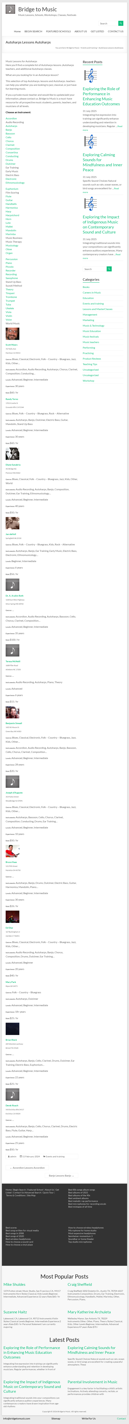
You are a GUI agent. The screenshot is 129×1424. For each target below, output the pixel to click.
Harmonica (12, 207)
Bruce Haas (11, 862)
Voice (9, 319)
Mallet (9, 226)
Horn (8, 218)
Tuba (8, 304)
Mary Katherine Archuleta (89, 1312)
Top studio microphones (80, 1241)
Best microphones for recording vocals (87, 1203)
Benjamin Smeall (14, 723)
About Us (49, 1189)
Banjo (9, 129)
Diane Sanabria (13, 464)
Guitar (9, 200)
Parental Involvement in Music (92, 1381)
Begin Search (19, 1189)
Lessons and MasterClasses (97, 308)
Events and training (55, 1156)
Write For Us (89, 1418)
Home (17, 31)
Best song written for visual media (22, 1230)
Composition (13, 148)
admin (13, 1156)
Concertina (12, 152)
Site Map (31, 1195)
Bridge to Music (37, 9)
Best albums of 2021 (78, 1192)
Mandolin (11, 230)
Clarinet (10, 144)
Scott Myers (11, 344)
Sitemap (55, 1418)
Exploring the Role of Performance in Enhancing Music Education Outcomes (101, 96)
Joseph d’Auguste (14, 792)
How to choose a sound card (19, 1241)
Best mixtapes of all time (80, 1206)
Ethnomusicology (15, 182)
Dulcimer (11, 163)
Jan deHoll (11, 534)
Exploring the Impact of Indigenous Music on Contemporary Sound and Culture (101, 224)
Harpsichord (12, 215)
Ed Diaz (9, 927)
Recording (11, 274)
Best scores (11, 1227)
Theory (9, 289)
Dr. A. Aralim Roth (14, 595)
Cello (8, 137)
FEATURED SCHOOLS (58, 31)
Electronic (11, 178)
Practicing (88, 353)
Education (88, 297)
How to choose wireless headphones (86, 1227)
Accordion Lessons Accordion (27, 1167)
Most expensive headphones (82, 1233)
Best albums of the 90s (79, 1195)
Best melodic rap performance (83, 1201)
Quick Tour (48, 1192)
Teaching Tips (90, 364)
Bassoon (10, 133)
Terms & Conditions (15, 1195)
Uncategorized (91, 375)
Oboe (9, 249)
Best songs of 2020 (15, 1236)
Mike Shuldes (14, 1284)
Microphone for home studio (82, 1230)
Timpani (10, 293)
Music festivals (91, 336)
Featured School (35, 1189)
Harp (8, 211)
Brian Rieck (11, 1039)
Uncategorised (91, 369)
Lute (8, 222)
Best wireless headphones (18, 1239)
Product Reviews (92, 358)
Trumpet (10, 300)
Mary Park (11, 982)
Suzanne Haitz (15, 1312)
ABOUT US (81, 31)
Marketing (88, 319)
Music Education (92, 331)
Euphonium (12, 188)
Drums (9, 159)
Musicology (12, 245)
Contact (121, 1418)
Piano (9, 262)
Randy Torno (12, 399)
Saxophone (12, 277)
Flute (8, 196)
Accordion (11, 118)
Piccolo (10, 266)
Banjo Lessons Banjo (61, 1175)
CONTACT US (115, 31)
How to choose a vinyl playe (19, 1244)
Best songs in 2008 (15, 1233)
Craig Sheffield (80, 1284)
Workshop (88, 380)
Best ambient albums (78, 1198)
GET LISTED (97, 31)
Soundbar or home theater (81, 1239)
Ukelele (10, 308)
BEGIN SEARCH (33, 31)
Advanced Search (32, 1192)
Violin (9, 315)
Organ (9, 252)
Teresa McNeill (13, 661)
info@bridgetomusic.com (16, 1418)
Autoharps (11, 125)
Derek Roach (12, 1105)
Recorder (11, 270)
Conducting (12, 156)
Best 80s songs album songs (81, 1189)
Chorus (10, 140)
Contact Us (18, 1192)
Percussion (12, 259)
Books (86, 286)
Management (90, 314)
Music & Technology (93, 325)
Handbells (11, 203)
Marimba (11, 234)
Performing (89, 347)
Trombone (11, 296)
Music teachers (91, 342)
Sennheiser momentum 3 (80, 1236)
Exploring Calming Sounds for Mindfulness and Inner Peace (102, 162)
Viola (8, 311)
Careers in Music (92, 292)
